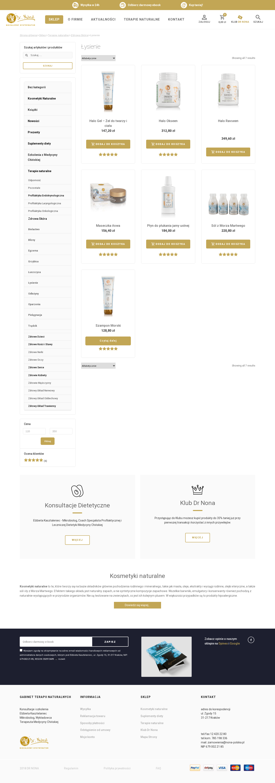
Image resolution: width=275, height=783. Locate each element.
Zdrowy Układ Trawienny (42, 406)
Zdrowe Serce (36, 367)
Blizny (31, 240)
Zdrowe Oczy (35, 359)
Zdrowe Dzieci (36, 336)
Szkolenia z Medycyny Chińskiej (42, 157)
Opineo (223, 643)
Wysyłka (85, 709)
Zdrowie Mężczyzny (39, 383)
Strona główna (28, 35)
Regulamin (71, 768)
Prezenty (34, 132)
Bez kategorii (37, 87)
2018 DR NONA (29, 768)
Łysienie (33, 282)
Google (235, 643)
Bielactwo (34, 229)
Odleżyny (33, 293)
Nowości (33, 121)
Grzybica (33, 261)
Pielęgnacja (35, 315)
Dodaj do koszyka (110, 144)
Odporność (34, 180)
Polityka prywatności (117, 768)
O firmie (75, 19)
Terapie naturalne (142, 19)
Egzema (33, 250)
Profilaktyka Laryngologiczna (44, 203)
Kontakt (176, 19)
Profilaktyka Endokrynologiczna (46, 195)
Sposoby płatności (92, 723)
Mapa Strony (149, 737)
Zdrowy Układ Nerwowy (41, 390)
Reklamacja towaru (92, 716)
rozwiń (61, 659)
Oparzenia (34, 304)
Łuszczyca (34, 272)
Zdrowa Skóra (79, 35)
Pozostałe (34, 188)
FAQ (158, 768)
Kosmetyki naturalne (154, 709)
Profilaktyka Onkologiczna (43, 211)
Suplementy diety (39, 143)
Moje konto (87, 737)
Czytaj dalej (108, 340)
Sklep (54, 19)
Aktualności (103, 19)
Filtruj (47, 441)
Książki (32, 109)
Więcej (77, 540)
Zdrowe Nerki (35, 352)
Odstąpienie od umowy (95, 730)
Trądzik (32, 325)
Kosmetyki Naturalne (42, 98)
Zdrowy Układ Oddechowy (43, 398)
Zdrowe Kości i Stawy (40, 344)
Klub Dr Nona (149, 730)
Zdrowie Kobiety (37, 375)
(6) (35, 461)
